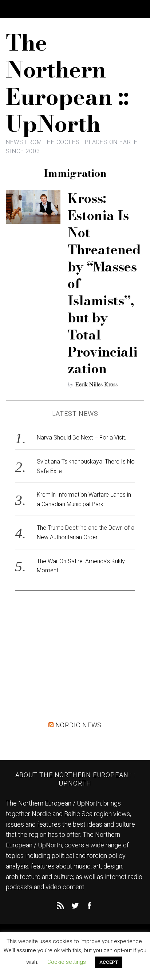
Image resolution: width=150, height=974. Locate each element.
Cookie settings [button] (66, 962)
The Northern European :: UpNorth (67, 83)
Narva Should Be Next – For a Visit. (81, 437)
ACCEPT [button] (108, 962)
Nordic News (78, 725)
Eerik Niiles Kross (96, 384)
